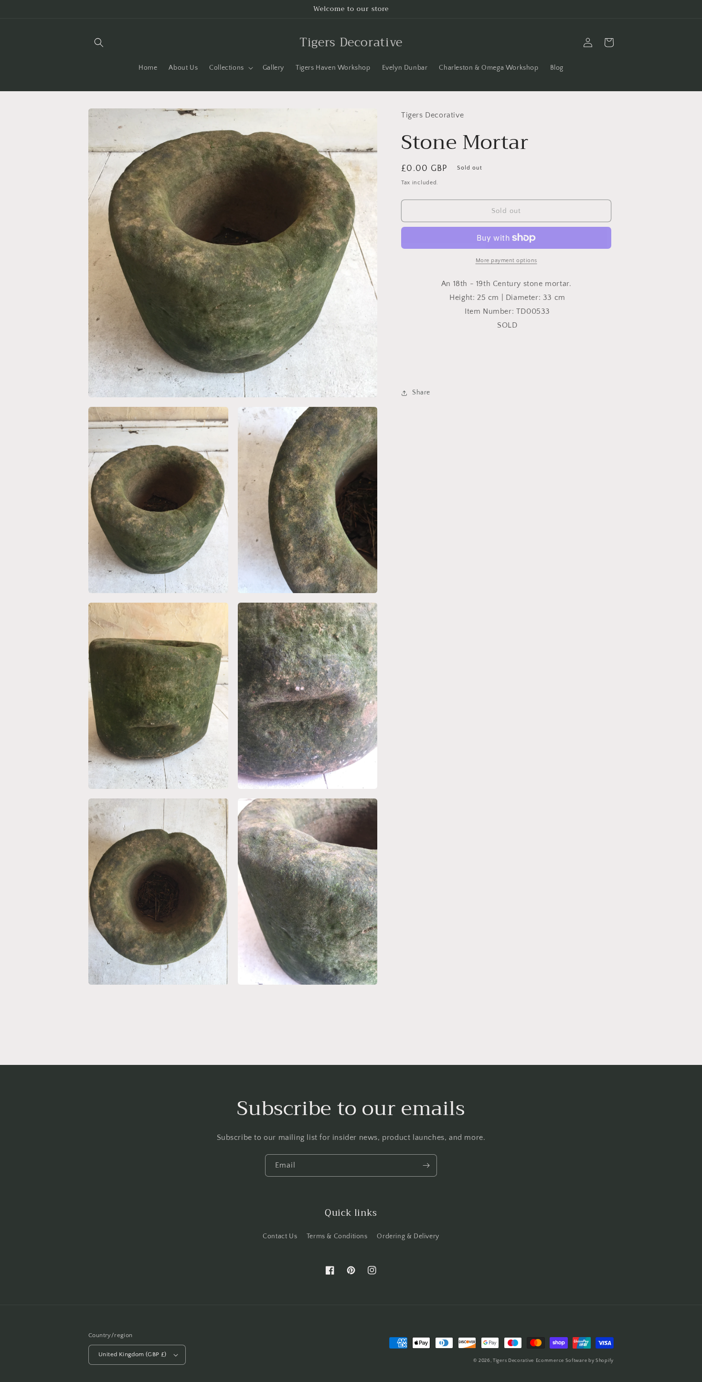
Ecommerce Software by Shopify (575, 1360)
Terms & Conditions (337, 1236)
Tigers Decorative (513, 1360)
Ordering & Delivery (408, 1236)
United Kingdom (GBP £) (132, 1354)
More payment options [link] (506, 260)
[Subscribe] (425, 1165)
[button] (98, 42)
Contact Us (280, 1236)
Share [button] (421, 392)
